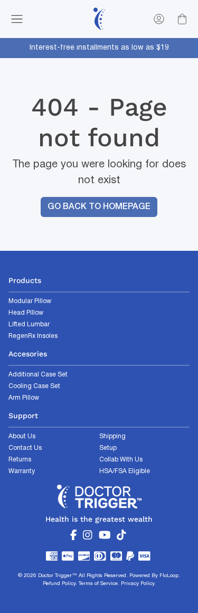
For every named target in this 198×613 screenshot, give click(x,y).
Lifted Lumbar (29, 324)
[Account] (159, 19)
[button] (19, 19)
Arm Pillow (23, 398)
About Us (21, 436)
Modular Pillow (29, 301)
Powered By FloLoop (153, 575)
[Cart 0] (182, 19)
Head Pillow (25, 313)
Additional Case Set (38, 375)
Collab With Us (121, 460)
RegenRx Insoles (33, 336)
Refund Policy (59, 583)
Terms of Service (98, 583)
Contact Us (25, 448)
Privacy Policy (137, 583)
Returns (19, 460)
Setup (108, 448)
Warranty (21, 471)
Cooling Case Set (34, 386)
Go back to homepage (99, 207)
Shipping (112, 436)
